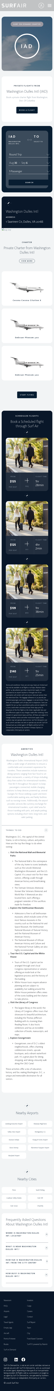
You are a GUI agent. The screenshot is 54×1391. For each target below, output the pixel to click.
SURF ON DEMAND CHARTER (27, 24)
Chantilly (40, 1206)
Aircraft (6, 1333)
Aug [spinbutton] (11, 162)
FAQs (6, 1306)
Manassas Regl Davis (40, 1124)
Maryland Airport (14, 1156)
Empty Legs (8, 1328)
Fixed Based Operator (35, 1339)
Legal (5, 1317)
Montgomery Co (40, 1132)
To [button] (36, 136)
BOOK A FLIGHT (27, 110)
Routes (6, 1344)
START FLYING (27, 395)
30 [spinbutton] (15, 162)
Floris (14, 1190)
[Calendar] (48, 162)
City (28, 1333)
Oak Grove (14, 1206)
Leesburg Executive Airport (14, 1124)
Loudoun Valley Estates (14, 1198)
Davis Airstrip (14, 1148)
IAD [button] (12, 136)
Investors (30, 1300)
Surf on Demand (10, 1350)
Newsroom (7, 1300)
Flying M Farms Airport (40, 1140)
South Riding (40, 1190)
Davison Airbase (14, 1140)
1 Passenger (15, 171)
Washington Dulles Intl (15, 143)
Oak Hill (40, 1198)
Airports (6, 1311)
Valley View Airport (14, 1132)
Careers (29, 1311)
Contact (30, 1317)
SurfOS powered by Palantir (37, 1344)
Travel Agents (8, 1322)
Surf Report (31, 1322)
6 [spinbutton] (27, 162)
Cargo (29, 1306)
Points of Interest (9, 1339)
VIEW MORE (27, 261)
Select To (38, 142)
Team (29, 1328)
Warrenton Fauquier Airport (40, 1148)
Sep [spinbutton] (23, 162)
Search (29, 182)
